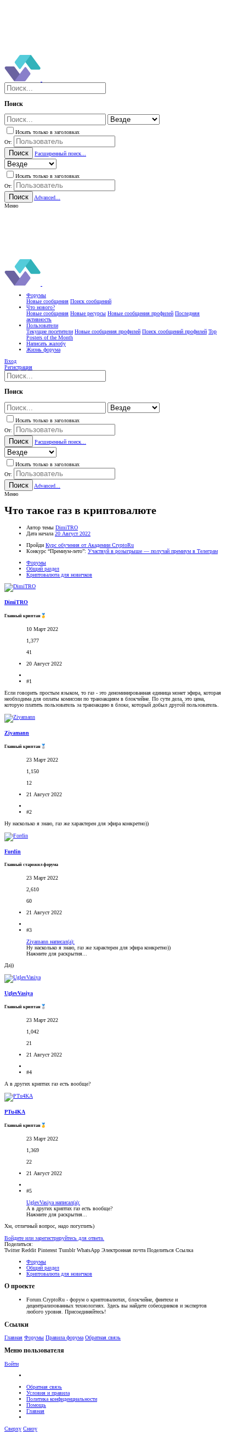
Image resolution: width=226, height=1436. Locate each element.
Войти (11, 1364)
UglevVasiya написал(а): (53, 1202)
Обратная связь (103, 1337)
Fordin (12, 851)
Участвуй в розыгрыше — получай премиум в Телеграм (153, 551)
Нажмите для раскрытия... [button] (56, 954)
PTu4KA (14, 1112)
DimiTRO (66, 527)
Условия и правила (48, 1393)
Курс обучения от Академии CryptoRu (90, 545)
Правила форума (64, 1337)
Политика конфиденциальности (61, 1399)
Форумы (34, 1337)
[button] (11, 206)
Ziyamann (16, 733)
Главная (13, 1337)
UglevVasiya (18, 993)
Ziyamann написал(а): (50, 941)
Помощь (36, 1405)
